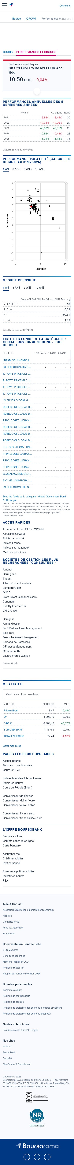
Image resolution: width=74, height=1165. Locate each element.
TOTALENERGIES (14, 736)
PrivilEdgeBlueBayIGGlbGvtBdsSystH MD (31, 460)
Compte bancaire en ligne (18, 841)
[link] (28, 909)
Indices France (12, 543)
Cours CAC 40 (11, 770)
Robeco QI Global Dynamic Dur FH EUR (29, 427)
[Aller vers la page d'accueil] (11, 5)
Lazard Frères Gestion (16, 655)
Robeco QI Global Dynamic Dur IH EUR (28, 440)
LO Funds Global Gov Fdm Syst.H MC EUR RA (32, 400)
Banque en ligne (12, 836)
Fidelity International (15, 606)
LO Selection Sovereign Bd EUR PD (26, 367)
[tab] (6, 169)
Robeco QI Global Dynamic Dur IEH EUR (29, 433)
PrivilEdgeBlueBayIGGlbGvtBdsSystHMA (31, 453)
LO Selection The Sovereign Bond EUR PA (31, 487)
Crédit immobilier (13, 858)
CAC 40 (8, 723)
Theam (7, 578)
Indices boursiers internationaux (22, 778)
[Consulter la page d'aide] (55, 5)
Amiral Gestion (11, 623)
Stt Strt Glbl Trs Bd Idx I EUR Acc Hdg (35, 70)
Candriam (9, 601)
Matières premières (14, 552)
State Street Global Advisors (20, 597)
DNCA (6, 592)
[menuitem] (40, 182)
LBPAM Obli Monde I (16, 360)
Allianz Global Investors (17, 583)
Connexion (65, 5)
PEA (5, 880)
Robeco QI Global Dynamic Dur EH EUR (29, 413)
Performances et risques (36, 52)
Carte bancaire (12, 845)
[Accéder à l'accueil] (5, 18)
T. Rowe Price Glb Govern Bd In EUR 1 (28, 387)
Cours (8, 52)
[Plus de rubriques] (68, 52)
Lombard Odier (12, 588)
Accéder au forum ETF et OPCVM (23, 529)
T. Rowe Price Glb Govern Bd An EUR (28, 373)
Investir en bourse (13, 876)
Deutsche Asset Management (20, 637)
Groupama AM (11, 651)
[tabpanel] (37, 224)
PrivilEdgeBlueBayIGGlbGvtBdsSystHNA (30, 467)
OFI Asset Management (17, 646)
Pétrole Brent (11, 710)
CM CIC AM (10, 610)
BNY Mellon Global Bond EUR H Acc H (28, 480)
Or (5, 716)
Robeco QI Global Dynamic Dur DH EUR (29, 407)
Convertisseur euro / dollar (19, 805)
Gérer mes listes (12, 745)
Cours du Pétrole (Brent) (17, 787)
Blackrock (8, 633)
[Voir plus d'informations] (69, 103)
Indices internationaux (16, 547)
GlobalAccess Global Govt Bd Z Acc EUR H (32, 473)
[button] (4, 5)
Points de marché (13, 538)
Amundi (7, 569)
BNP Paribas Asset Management (22, 628)
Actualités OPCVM (14, 534)
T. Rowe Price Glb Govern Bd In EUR (27, 380)
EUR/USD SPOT (13, 729)
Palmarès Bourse (13, 783)
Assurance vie (11, 854)
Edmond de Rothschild (16, 642)
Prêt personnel (11, 863)
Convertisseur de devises (18, 796)
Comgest (8, 619)
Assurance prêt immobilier (18, 871)
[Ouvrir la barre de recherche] (49, 5)
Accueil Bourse (12, 761)
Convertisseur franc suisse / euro (23, 818)
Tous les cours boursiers (17, 765)
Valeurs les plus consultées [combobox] (22, 694)
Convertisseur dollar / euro (19, 800)
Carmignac (9, 574)
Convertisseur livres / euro (18, 813)
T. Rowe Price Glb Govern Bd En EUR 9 (29, 393)
